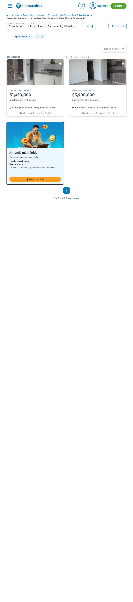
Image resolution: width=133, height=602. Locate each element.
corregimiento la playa (58, 15)
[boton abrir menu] (10, 5)
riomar (40, 15)
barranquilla (28, 15)
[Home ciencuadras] (29, 6)
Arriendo (15, 15)
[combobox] (114, 49)
